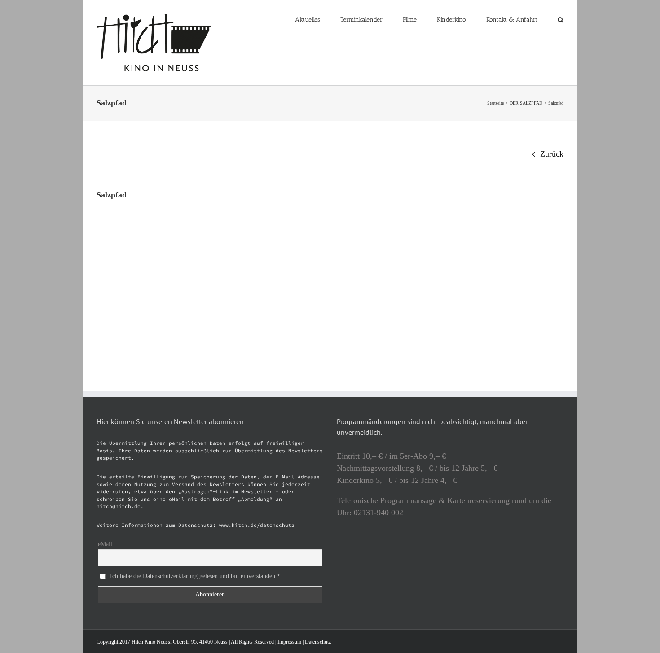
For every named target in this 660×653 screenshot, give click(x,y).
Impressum (289, 642)
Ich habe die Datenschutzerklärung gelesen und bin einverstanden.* (195, 575)
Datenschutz (318, 642)
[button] (560, 19)
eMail (105, 544)
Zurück (551, 153)
